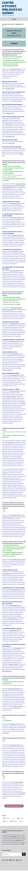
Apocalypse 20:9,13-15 (14, 688)
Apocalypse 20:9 (14, 630)
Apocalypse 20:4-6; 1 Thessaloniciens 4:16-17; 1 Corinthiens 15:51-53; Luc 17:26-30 (14, 185)
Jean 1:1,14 (11, 143)
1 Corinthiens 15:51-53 (16, 217)
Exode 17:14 (5, 733)
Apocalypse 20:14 (14, 724)
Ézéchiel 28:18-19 (6, 671)
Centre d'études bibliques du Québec (12, 8)
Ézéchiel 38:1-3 (12, 618)
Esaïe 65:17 (22, 792)
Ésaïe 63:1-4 (9, 124)
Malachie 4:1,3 (17, 706)
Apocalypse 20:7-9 (15, 589)
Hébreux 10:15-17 (19, 782)
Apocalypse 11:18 (9, 88)
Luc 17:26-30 (14, 251)
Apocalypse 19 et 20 (14, 35)
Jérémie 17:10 (17, 101)
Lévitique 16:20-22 (7, 370)
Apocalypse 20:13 (13, 664)
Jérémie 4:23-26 (11, 396)
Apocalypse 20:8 (14, 605)
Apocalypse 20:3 (14, 375)
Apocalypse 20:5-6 (15, 270)
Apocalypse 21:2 (7, 573)
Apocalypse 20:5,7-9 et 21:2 (18, 559)
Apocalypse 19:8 (10, 136)
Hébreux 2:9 (10, 113)
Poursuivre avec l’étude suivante (14, 806)
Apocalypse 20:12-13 (15, 745)
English (13, 860)
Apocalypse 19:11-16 (15, 69)
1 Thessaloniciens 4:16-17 (17, 235)
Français (6, 860)
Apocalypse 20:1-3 (15, 353)
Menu (14, 19)
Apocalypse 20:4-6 (15, 203)
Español (20, 860)
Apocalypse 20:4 (14, 341)
